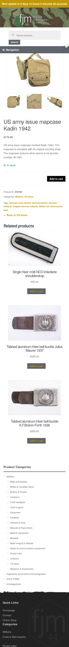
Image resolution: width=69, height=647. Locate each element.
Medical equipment (19, 532)
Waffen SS (44, 206)
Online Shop (9, 620)
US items (28, 196)
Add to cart (56, 179)
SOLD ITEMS (13, 578)
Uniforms (14, 558)
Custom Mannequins (14, 637)
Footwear (14, 517)
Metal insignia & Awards (21, 543)
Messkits (14, 537)
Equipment (15, 512)
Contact (7, 615)
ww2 (6, 210)
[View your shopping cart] (66, 47)
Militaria (19, 196)
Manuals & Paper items (21, 527)
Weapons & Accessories (21, 568)
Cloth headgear (17, 502)
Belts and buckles (18, 481)
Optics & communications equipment (27, 548)
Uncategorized (14, 583)
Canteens (14, 496)
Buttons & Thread (18, 491)
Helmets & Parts (17, 522)
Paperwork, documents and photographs (26, 573)
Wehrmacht (56, 206)
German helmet (40, 202)
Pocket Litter (16, 553)
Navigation (12, 49)
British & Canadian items (22, 486)
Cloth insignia (16, 507)
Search (14, 42)
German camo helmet (20, 202)
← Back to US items (15, 215)
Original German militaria (25, 206)
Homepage (9, 610)
